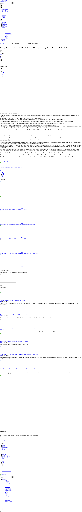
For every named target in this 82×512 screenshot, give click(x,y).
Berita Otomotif (5, 10)
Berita (1, 44)
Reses (33, 161)
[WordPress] (2, 464)
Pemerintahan (5, 448)
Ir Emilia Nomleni (11, 161)
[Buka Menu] (1, 7)
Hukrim (3, 449)
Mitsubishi (4, 15)
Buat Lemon (7, 495)
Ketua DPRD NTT (18, 161)
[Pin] (3, 73)
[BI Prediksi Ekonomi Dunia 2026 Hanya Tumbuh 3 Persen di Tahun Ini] (10, 208)
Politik (3, 445)
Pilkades (4, 458)
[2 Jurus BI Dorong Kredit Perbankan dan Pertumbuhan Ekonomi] (10, 193)
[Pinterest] (2, 463)
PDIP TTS (30, 161)
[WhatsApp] (2, 74)
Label (3, 486)
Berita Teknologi (5, 11)
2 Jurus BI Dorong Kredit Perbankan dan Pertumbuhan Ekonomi (12, 195)
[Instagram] (2, 465)
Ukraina (3, 17)
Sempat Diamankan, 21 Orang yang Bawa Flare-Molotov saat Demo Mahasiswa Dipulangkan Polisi (19, 253)
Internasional (7, 483)
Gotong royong (5, 161)
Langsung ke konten (4, 0)
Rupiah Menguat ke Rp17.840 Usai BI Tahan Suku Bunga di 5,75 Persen (14, 238)
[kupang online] (3, 1)
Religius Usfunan (5, 457)
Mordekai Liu (25, 161)
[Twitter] (3, 70)
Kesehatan (7, 481)
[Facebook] (2, 68)
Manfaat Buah (5, 9)
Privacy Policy (5, 468)
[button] (12, 3)
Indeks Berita (4, 469)
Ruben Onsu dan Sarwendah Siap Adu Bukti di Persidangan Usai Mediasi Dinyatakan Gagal (17, 224)
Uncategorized (5, 447)
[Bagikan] (1, 60)
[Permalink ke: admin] (1, 52)
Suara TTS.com (5, 455)
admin (1, 54)
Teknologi (7, 484)
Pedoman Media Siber (6, 471)
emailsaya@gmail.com (4, 440)
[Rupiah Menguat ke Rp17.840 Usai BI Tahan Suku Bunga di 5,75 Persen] (10, 237)
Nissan (3, 13)
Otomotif (6, 482)
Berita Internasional (6, 12)
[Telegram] (2, 71)
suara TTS (4, 454)
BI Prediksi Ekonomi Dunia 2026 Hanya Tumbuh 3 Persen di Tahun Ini (13, 209)
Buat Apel (7, 496)
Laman (3, 497)
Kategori (4, 479)
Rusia (3, 16)
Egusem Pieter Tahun (6, 456)
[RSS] (2, 466)
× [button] (0, 475)
